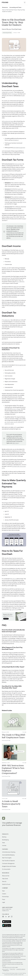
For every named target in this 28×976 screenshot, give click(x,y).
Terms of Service (5, 969)
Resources (5, 7)
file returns (13, 578)
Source (3, 965)
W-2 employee (13, 94)
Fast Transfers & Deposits (8, 860)
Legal (3, 902)
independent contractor (7, 92)
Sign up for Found (13, 609)
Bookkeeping (5, 840)
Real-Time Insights (6, 858)
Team (3, 891)
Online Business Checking (8, 852)
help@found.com (5, 910)
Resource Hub (5, 875)
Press (3, 899)
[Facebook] (3, 916)
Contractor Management (8, 863)
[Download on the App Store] (8, 921)
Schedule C (16, 140)
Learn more (15, 443)
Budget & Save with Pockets (9, 866)
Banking (4, 837)
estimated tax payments (19, 147)
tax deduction (6, 320)
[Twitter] (8, 916)
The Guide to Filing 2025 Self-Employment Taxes (13, 736)
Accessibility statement (20, 969)
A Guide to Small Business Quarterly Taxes (11, 804)
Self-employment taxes (7, 121)
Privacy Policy (12, 969)
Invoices (4, 845)
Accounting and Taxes (15, 7)
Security (4, 881)
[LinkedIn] (5, 916)
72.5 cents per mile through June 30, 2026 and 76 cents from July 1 (15, 422)
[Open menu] (24, 2)
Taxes (3, 842)
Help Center (5, 878)
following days (19, 508)
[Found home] (5, 2)
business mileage (15, 409)
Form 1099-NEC (20, 281)
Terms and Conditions (11, 967)
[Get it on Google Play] (8, 925)
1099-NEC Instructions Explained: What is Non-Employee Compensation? (13, 769)
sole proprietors (19, 164)
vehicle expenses (19, 365)
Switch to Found (6, 884)
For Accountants (6, 869)
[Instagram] (11, 916)
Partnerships (5, 896)
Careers (4, 893)
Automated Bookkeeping (8, 855)
